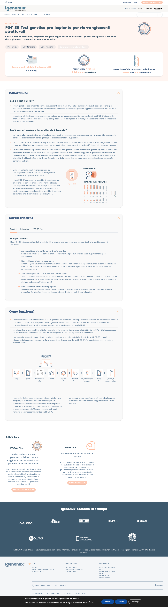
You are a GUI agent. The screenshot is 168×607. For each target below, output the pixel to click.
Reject (121, 601)
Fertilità (34, 567)
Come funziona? (47, 47)
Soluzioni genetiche (72, 567)
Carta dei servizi (71, 571)
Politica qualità (67, 593)
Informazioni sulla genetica (74, 569)
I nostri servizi (19, 15)
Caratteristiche (29, 47)
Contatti (102, 569)
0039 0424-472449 (42, 585)
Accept (107, 601)
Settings (135, 601)
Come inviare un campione (107, 571)
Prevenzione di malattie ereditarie (43, 569)
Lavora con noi (104, 575)
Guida (6, 15)
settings (90, 602)
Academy (46, 15)
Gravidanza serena (38, 571)
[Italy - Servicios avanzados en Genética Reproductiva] (15, 8)
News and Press (104, 577)
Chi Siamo (33, 15)
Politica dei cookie (81, 593)
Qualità (101, 573)
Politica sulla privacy (52, 593)
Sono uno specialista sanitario (73, 47)
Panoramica (12, 47)
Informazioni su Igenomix (107, 567)
